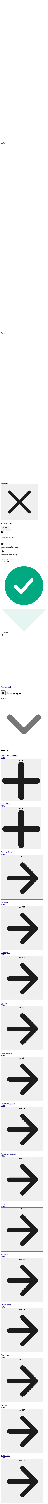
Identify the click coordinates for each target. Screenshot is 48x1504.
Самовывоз (6, 530)
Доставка (5, 527)
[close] (19, 502)
